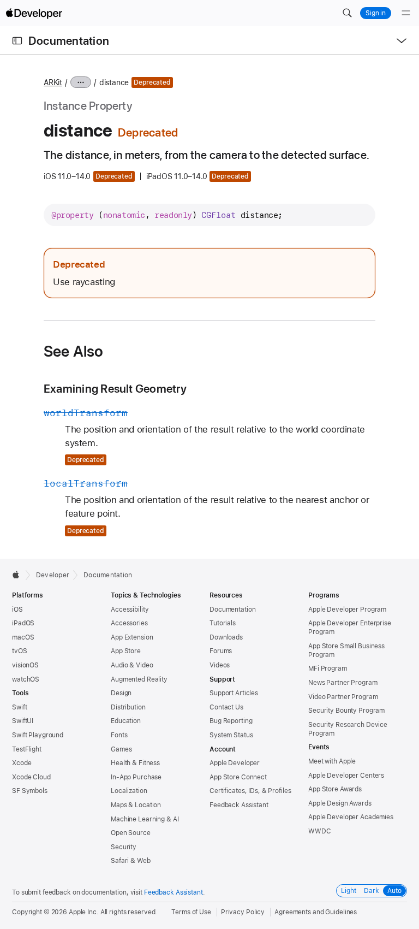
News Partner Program (343, 683)
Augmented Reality (139, 679)
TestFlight (26, 749)
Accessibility (129, 609)
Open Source (131, 833)
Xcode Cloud (31, 777)
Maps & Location (136, 805)
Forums (221, 651)
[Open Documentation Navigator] (17, 41)
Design (121, 693)
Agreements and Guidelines (315, 912)
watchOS (25, 679)
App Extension (132, 637)
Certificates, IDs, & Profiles (250, 791)
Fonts (119, 735)
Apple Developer (235, 763)
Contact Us (226, 707)
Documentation (68, 41)
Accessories (129, 623)
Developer (52, 575)
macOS (23, 637)
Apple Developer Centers (346, 775)
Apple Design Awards (340, 803)
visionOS (25, 665)
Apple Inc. (84, 912)
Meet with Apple (332, 761)
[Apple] (19, 574)
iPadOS (23, 623)
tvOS (19, 651)
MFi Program (327, 668)
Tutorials (223, 623)
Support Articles (234, 693)
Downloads (226, 637)
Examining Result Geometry (115, 388)
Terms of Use (191, 912)
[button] (347, 13)
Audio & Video (132, 665)
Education (126, 721)
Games (121, 749)
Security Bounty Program (346, 710)
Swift (19, 707)
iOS (17, 609)
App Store (126, 651)
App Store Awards (335, 789)
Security (123, 847)
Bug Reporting (231, 721)
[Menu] (406, 13)
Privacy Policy (243, 912)
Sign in (376, 13)
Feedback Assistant (239, 805)
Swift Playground (37, 735)
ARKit (53, 82)
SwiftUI (22, 721)
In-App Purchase (136, 777)
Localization (129, 791)
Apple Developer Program (347, 609)
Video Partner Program (343, 697)
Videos (220, 665)
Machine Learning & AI (144, 819)
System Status (231, 735)
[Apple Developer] (34, 13)
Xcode (21, 763)
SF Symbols (29, 791)
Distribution (128, 707)
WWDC (319, 831)
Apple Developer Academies (350, 817)
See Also (74, 351)
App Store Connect (238, 777)
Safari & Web (131, 861)
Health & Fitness (135, 763)
